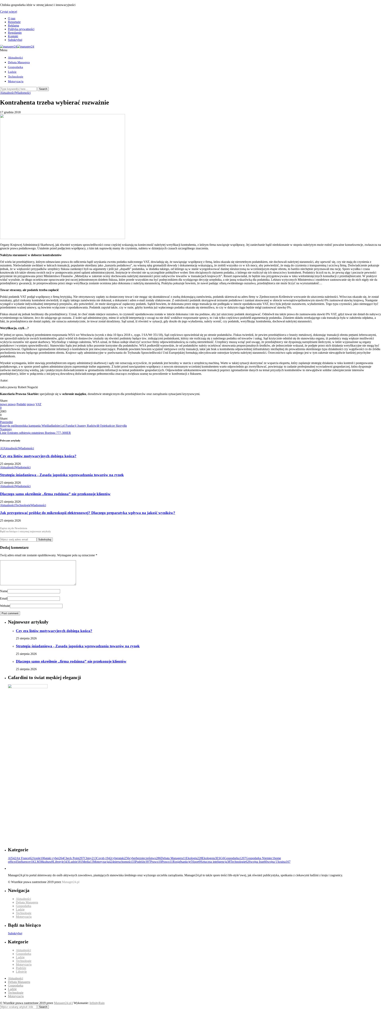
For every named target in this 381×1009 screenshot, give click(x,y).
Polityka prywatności (21, 29)
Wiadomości (23, 92)
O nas (11, 18)
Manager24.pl (63, 1003)
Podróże (142, 861)
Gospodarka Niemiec (260, 858)
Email (3, 598)
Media (87, 861)
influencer (25, 861)
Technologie (15, 76)
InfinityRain (97, 1003)
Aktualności (15, 57)
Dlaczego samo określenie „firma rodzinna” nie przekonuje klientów (55, 494)
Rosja (177, 861)
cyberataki (120, 858)
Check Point (74, 858)
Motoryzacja (15, 81)
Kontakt (13, 36)
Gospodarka (15, 67)
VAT (38, 404)
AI (1, 448)
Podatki (21, 404)
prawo (31, 404)
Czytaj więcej (8, 11)
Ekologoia (209, 858)
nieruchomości (124, 861)
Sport (196, 861)
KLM (37, 861)
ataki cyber (54, 858)
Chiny (90, 858)
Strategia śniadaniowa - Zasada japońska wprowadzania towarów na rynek (62, 475)
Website (5, 605)
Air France (24, 858)
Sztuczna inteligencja (215, 861)
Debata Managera (19, 62)
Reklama (13, 25)
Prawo (156, 861)
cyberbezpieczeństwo (145, 858)
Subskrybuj (15, 39)
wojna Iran (258, 861)
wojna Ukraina (279, 861)
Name (4, 591)
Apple (39, 858)
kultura (48, 861)
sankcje (186, 861)
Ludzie (12, 71)
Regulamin (15, 32)
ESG (220, 858)
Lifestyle (61, 861)
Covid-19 (104, 858)
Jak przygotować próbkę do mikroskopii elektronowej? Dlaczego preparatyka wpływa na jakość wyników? (87, 513)
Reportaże (14, 22)
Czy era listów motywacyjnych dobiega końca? (38, 456)
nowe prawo (8, 404)
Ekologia (194, 858)
